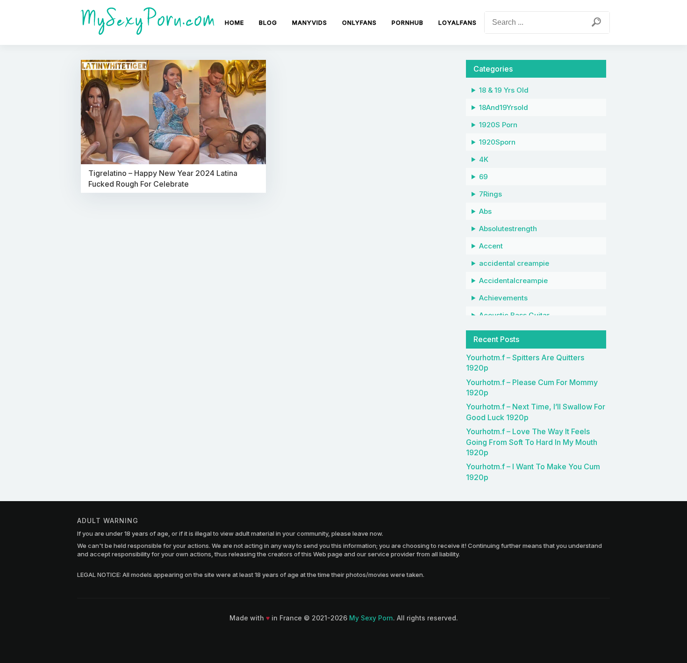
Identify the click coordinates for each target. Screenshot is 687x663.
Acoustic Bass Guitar (514, 315)
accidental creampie (514, 263)
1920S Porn (498, 124)
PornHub (407, 22)
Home (234, 22)
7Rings (490, 193)
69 (483, 176)
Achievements (503, 297)
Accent (491, 245)
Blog (268, 22)
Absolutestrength (508, 228)
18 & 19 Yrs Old (504, 90)
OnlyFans (359, 22)
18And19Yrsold (503, 107)
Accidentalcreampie (513, 280)
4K (483, 159)
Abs (485, 211)
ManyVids (309, 22)
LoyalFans (457, 22)
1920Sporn (497, 142)
